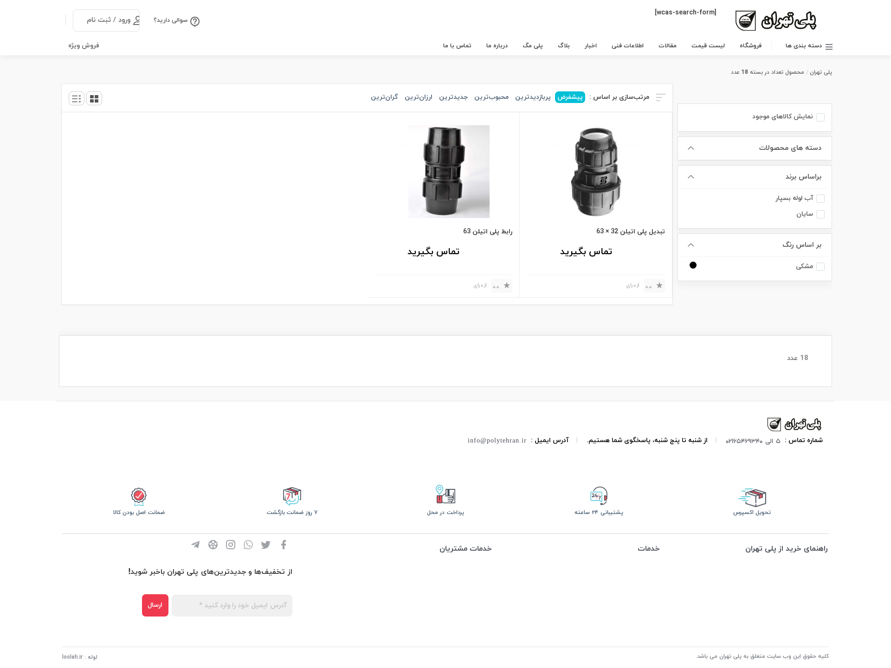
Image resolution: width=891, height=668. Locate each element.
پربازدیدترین (533, 97)
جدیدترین (453, 97)
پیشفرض (570, 97)
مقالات (668, 46)
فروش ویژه (83, 45)
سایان (804, 214)
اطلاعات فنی (628, 46)
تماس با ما (457, 46)
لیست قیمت (708, 46)
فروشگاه (751, 46)
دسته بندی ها (804, 46)
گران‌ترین (384, 97)
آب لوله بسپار (794, 198)
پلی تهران (821, 72)
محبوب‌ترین (491, 97)
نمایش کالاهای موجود (782, 116)
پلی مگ (533, 46)
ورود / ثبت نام (108, 20)
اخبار (591, 46)
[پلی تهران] (795, 423)
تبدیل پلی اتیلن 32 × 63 (630, 231)
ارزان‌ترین (419, 97)
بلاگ (564, 46)
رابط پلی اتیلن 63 (487, 231)
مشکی (804, 266)
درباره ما (497, 46)
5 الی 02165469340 (753, 440)
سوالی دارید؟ (170, 20)
